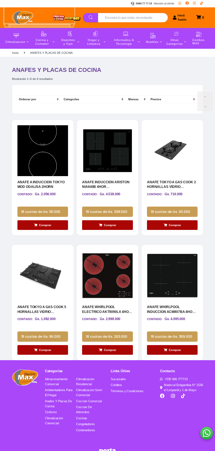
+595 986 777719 (176, 379)
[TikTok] (201, 3)
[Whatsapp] (179, 3)
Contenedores (85, 430)
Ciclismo (51, 412)
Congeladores (85, 424)
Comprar (45, 225)
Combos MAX (198, 41)
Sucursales (118, 379)
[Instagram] (194, 3)
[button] (206, 433)
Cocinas (81, 418)
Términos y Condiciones (127, 391)
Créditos (116, 385)
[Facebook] (187, 3)
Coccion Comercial (89, 401)
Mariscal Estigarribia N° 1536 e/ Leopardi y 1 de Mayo (183, 387)
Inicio (15, 52)
